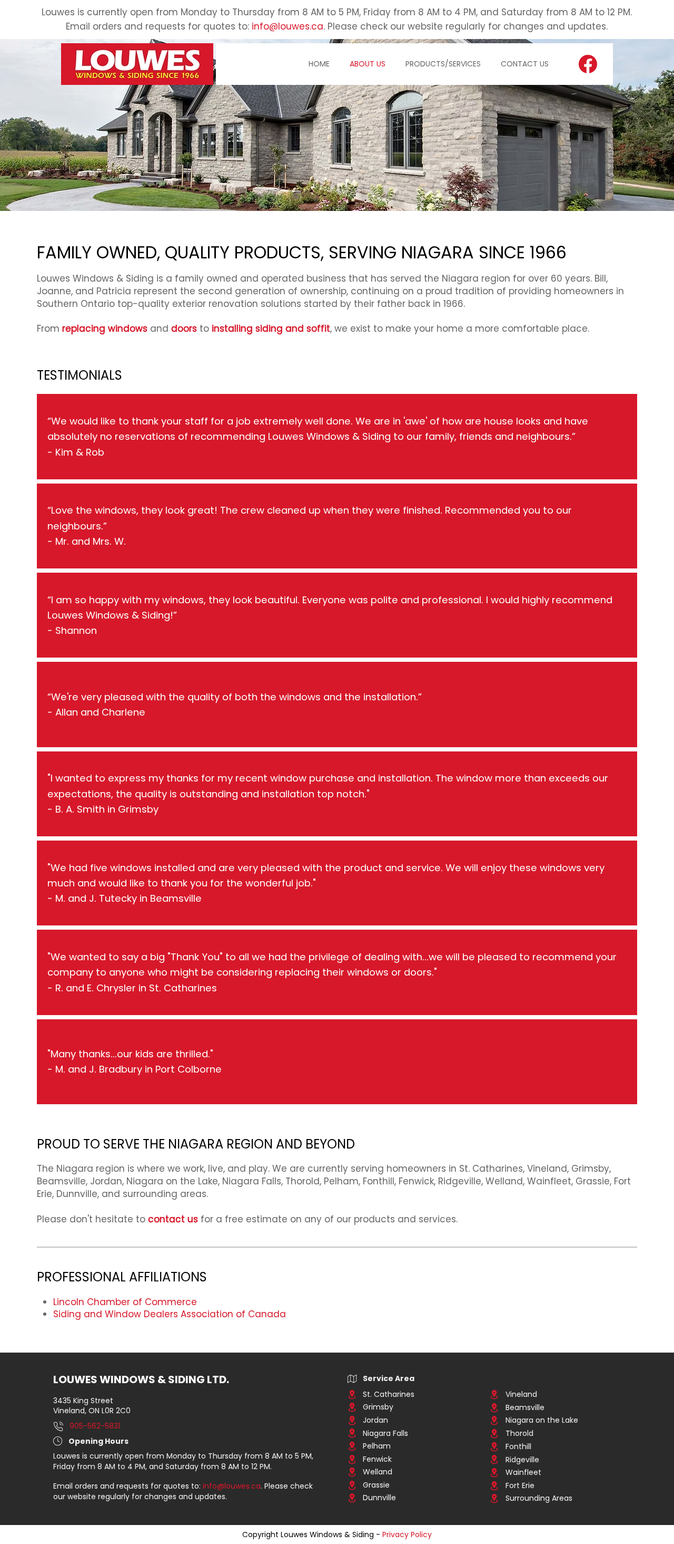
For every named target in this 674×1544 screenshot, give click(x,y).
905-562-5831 (95, 1426)
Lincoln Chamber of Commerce (125, 1302)
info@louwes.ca (287, 26)
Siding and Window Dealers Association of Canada (169, 1314)
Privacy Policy (407, 1534)
